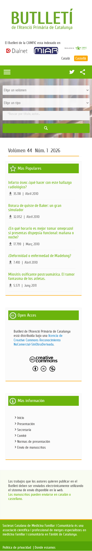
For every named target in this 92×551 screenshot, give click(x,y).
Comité (21, 436)
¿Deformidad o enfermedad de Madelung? (39, 255)
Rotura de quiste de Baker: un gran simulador (34, 208)
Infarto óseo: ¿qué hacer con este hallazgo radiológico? (40, 184)
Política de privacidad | (18, 547)
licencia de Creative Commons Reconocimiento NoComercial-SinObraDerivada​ (38, 340)
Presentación (26, 424)
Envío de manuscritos (31, 447)
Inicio (20, 418)
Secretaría (24, 430)
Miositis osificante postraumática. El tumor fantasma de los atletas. (41, 276)
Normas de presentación (33, 441)
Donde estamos (46, 547)
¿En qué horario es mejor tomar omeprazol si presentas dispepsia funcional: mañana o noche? (41, 233)
